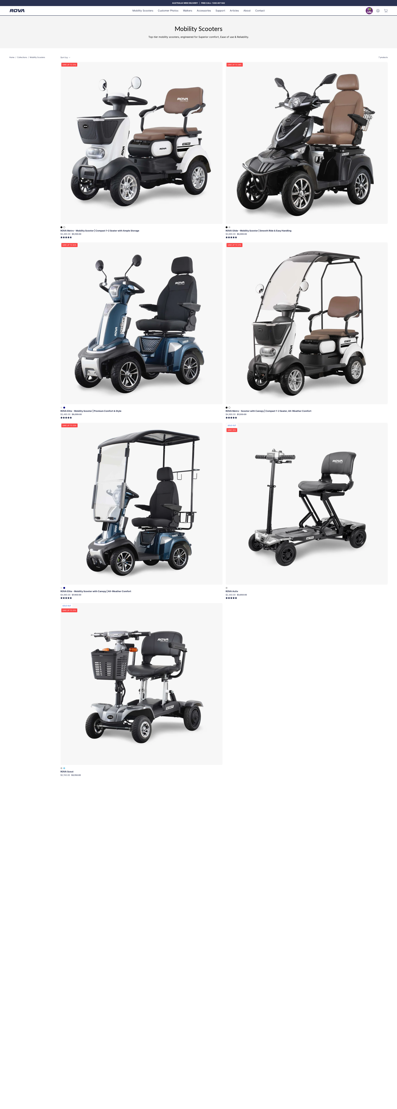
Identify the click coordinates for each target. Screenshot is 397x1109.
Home (11, 57)
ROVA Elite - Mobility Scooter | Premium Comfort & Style (90, 411)
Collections (22, 57)
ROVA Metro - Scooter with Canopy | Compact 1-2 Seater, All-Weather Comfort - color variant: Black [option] (226, 408)
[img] (66, 237)
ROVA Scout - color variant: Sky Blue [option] (64, 768)
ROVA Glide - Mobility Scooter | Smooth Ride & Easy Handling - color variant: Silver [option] (229, 227)
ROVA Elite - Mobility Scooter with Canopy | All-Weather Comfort (95, 591)
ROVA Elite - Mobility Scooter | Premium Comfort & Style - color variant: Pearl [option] (61, 408)
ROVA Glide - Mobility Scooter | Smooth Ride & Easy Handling (258, 231)
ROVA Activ (232, 591)
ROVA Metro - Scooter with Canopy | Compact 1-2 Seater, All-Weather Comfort (268, 411)
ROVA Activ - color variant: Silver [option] (226, 588)
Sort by (64, 57)
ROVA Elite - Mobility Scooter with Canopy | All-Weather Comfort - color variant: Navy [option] (64, 588)
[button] (143, 10)
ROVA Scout (67, 772)
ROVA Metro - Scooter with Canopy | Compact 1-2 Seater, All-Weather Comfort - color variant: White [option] (229, 408)
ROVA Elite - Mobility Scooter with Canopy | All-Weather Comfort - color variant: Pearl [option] (61, 588)
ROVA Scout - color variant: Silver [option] (61, 768)
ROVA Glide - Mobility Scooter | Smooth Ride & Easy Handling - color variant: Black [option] (226, 227)
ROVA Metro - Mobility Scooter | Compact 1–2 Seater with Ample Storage (99, 231)
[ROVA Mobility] (17, 10)
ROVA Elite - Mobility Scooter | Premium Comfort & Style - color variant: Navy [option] (64, 408)
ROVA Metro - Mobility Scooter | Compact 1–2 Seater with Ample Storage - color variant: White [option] (64, 227)
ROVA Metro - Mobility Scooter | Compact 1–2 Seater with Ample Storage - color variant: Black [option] (61, 227)
